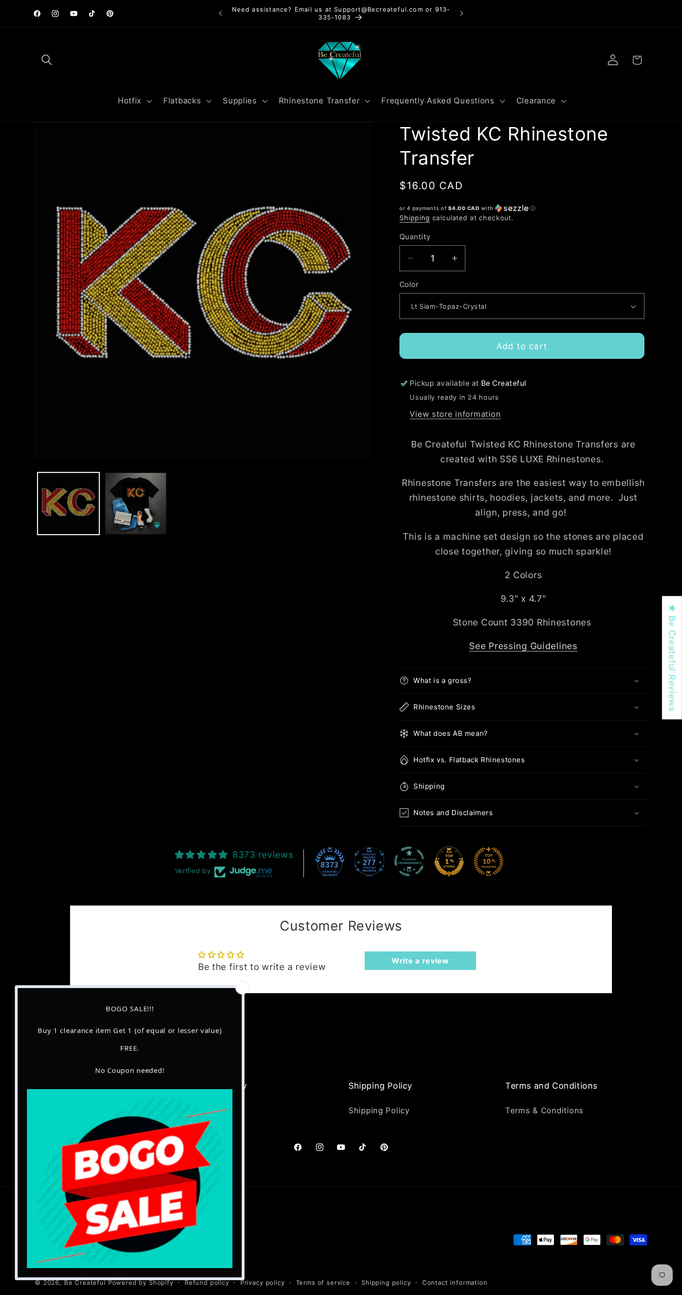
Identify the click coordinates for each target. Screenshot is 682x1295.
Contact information (455, 1282)
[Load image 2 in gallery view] (136, 503)
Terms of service (323, 1282)
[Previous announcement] (220, 13)
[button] (47, 60)
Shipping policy (386, 1282)
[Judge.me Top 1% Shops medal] (449, 861)
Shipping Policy (379, 1110)
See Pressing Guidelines (523, 645)
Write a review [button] (420, 960)
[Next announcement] (461, 13)
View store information (455, 414)
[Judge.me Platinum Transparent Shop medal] (409, 861)
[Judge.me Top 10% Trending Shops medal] (488, 861)
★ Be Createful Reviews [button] (672, 657)
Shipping (414, 218)
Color (408, 284)
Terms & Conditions (544, 1110)
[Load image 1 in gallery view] (68, 503)
